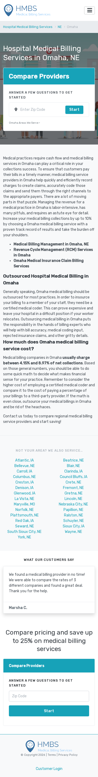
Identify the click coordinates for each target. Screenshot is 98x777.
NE (60, 27)
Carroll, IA (24, 471)
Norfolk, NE (24, 510)
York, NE (24, 537)
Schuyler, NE (73, 521)
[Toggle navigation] (89, 11)
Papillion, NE (73, 510)
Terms (52, 755)
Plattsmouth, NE (24, 515)
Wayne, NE (73, 531)
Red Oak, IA (24, 521)
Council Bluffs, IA (73, 477)
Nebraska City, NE (73, 504)
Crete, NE (73, 482)
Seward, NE (24, 526)
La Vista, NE (24, 499)
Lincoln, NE (73, 499)
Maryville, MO (24, 504)
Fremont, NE (73, 488)
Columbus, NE (24, 477)
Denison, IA (24, 488)
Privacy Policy (67, 755)
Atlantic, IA (24, 460)
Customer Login (49, 769)
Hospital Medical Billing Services (28, 27)
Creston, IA (24, 482)
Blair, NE (73, 466)
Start (74, 109)
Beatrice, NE (73, 460)
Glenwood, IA (24, 493)
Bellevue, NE (24, 466)
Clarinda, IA (73, 471)
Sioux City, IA (73, 526)
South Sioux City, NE (24, 531)
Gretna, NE (74, 493)
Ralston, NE (73, 515)
